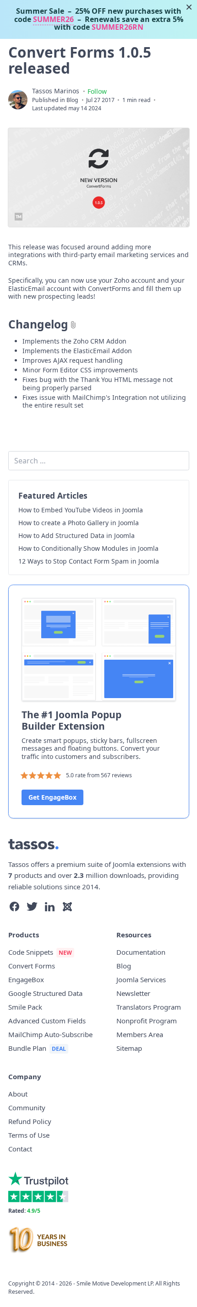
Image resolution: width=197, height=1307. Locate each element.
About (17, 1093)
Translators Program (148, 1006)
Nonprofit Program (146, 1020)
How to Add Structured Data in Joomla (76, 536)
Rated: (24, 1211)
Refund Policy (29, 1121)
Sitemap (129, 1048)
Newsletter (133, 993)
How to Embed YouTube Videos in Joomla (80, 510)
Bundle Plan (27, 1048)
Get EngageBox (52, 797)
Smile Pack (25, 1006)
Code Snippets (30, 952)
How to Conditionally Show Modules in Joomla (88, 548)
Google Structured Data (45, 993)
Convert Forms (31, 965)
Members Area (139, 1034)
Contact (20, 1148)
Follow (97, 91)
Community (26, 1107)
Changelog (38, 324)
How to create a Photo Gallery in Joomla (78, 523)
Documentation (140, 952)
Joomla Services (141, 979)
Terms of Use (28, 1135)
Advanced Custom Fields (47, 1020)
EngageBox (26, 979)
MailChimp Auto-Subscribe (50, 1034)
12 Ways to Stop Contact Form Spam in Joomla (88, 561)
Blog (72, 100)
